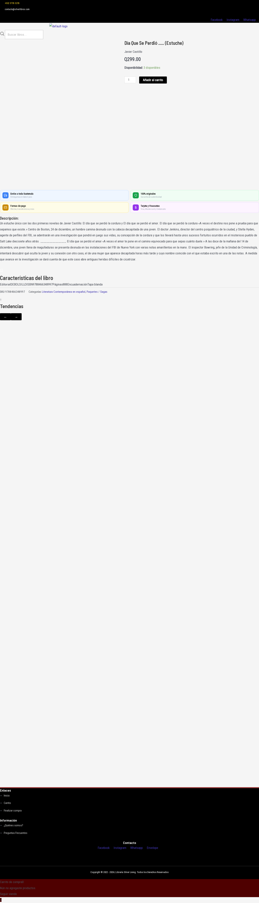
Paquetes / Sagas (97, 291)
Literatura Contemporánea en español (63, 291)
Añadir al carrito (153, 80)
